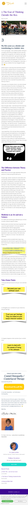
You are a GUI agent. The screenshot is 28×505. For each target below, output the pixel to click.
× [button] (26, 495)
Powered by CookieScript (5, 503)
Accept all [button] (7, 501)
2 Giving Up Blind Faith (7, 481)
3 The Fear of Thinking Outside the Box (11, 476)
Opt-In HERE (14, 464)
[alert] (14, 499)
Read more (9, 498)
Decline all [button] (20, 501)
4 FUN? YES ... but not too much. (9, 471)
